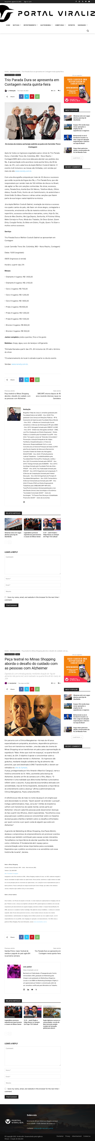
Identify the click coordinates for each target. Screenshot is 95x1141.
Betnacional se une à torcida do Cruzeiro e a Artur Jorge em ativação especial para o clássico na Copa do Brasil (81, 139)
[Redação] (6, 90)
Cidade (7, 529)
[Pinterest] (32, 96)
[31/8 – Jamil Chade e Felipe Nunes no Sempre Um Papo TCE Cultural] (52, 524)
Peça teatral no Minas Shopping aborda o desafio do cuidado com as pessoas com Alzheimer (17, 396)
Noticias (18, 75)
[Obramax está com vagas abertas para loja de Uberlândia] (13, 524)
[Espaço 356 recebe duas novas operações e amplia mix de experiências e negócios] (68, 127)
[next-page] (9, 542)
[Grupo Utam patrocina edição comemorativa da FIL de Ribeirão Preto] (68, 150)
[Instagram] (79, 1)
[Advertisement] (47, 50)
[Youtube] (89, 1)
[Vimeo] (85, 1)
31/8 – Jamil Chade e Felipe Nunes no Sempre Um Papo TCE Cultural (51, 535)
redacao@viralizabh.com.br (43, 1128)
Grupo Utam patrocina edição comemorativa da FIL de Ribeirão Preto (81, 150)
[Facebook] (76, 1)
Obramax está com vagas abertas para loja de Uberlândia (13, 535)
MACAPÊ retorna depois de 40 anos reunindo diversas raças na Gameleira (48, 396)
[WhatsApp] (37, 96)
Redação (13, 90)
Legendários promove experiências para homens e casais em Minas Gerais (32, 535)
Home (7, 72)
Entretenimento (15, 72)
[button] (87, 30)
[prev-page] (6, 542)
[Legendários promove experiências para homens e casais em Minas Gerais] (32, 524)
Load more (76, 158)
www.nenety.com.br (23, 171)
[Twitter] (82, 1)
